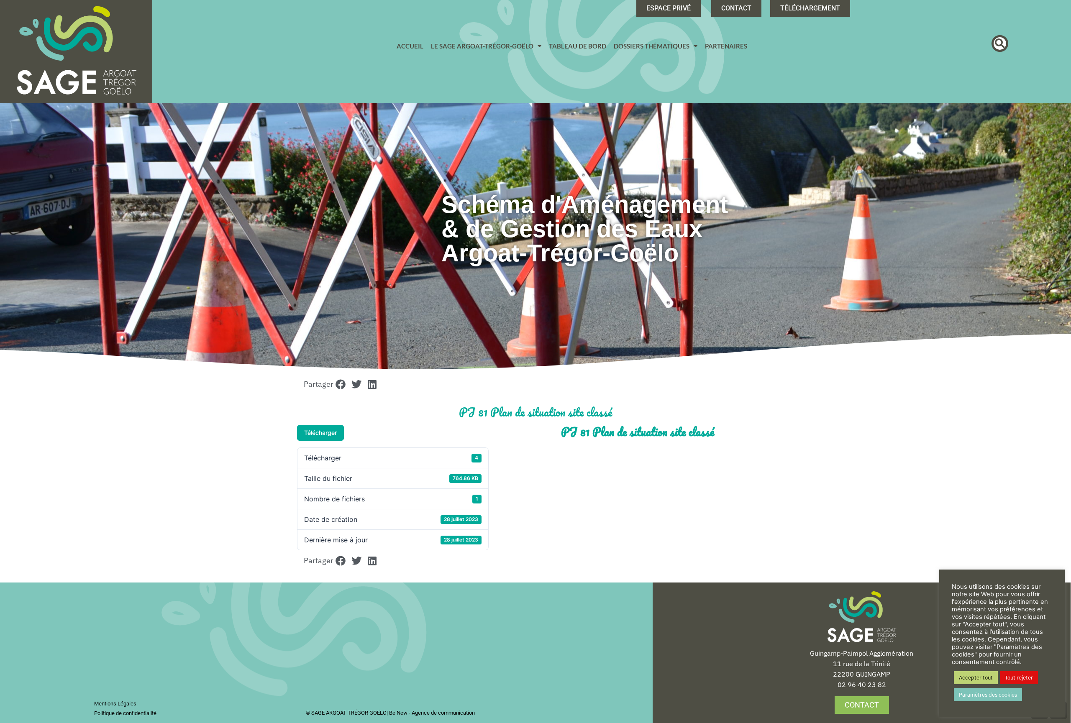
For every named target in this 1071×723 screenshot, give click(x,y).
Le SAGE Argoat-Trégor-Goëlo (482, 46)
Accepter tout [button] (976, 677)
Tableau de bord (577, 46)
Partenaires (726, 46)
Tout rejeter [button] (1019, 677)
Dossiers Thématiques (651, 46)
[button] (1000, 43)
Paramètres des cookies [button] (988, 694)
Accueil (410, 46)
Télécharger (320, 432)
